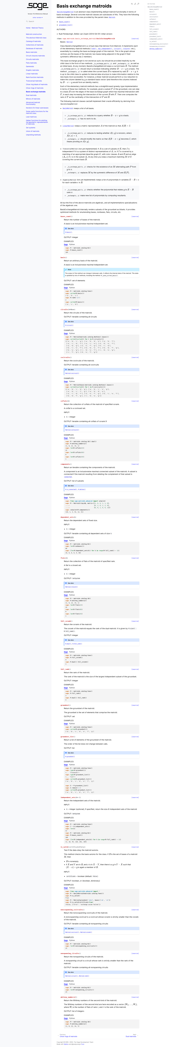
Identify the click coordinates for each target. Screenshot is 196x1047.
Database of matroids (34, 48)
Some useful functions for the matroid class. (37, 112)
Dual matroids (31, 95)
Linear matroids (32, 74)
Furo (82, 1044)
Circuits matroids (32, 59)
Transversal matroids (34, 81)
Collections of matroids (34, 45)
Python (72, 244)
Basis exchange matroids (36, 92)
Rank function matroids (34, 77)
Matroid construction (34, 34)
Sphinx (66, 1044)
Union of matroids (32, 131)
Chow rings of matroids (34, 88)
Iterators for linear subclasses (37, 108)
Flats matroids (31, 63)
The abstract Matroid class (36, 38)
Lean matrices (31, 117)
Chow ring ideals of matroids (36, 84)
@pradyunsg (76, 1044)
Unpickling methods (33, 135)
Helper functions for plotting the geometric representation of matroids (37, 122)
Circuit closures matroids (35, 56)
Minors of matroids (33, 99)
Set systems (30, 128)
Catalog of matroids (33, 41)
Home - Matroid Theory (34, 28)
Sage (66, 244)
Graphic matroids (32, 70)
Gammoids (30, 66)
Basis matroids (31, 52)
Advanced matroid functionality (33, 103)
